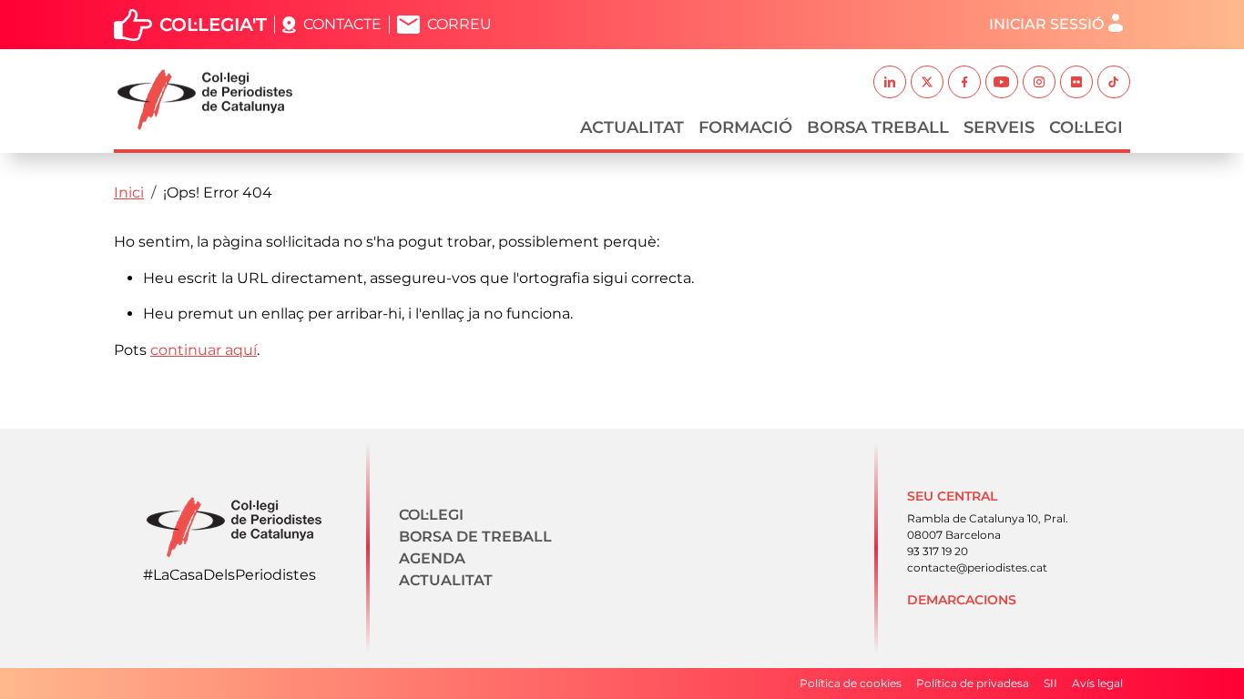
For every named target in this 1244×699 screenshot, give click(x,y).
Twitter (927, 82)
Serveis (999, 127)
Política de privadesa (972, 683)
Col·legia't (213, 24)
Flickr (1076, 82)
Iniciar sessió (1046, 24)
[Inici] (212, 99)
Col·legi (1086, 127)
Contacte (342, 24)
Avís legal (1097, 683)
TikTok (1113, 82)
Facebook (964, 82)
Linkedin (889, 82)
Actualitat (632, 127)
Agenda (432, 558)
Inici (129, 192)
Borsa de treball (475, 536)
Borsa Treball (878, 127)
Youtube (1001, 82)
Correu (459, 24)
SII (1050, 683)
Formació (745, 127)
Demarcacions (961, 600)
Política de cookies (851, 683)
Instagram (1039, 82)
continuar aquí (203, 350)
